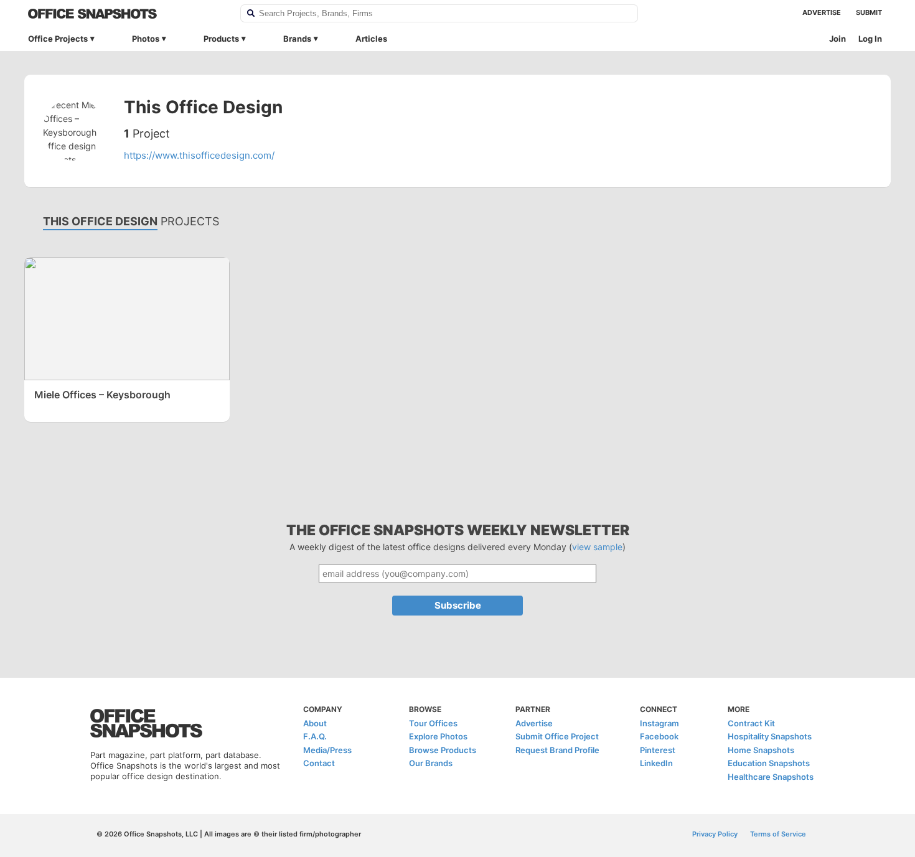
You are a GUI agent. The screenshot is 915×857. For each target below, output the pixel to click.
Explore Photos (438, 736)
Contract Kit (751, 723)
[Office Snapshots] (126, 13)
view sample (597, 546)
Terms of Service (778, 834)
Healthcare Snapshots (771, 777)
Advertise (821, 12)
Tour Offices (433, 723)
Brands (297, 39)
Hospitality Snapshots (770, 736)
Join (837, 39)
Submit (869, 12)
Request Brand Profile (557, 750)
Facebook (659, 736)
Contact (319, 763)
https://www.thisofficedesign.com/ (199, 155)
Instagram (659, 723)
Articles (371, 39)
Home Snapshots (761, 750)
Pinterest (657, 750)
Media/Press (327, 750)
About (315, 723)
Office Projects (58, 39)
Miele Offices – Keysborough (102, 394)
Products (221, 39)
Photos (145, 39)
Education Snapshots (769, 763)
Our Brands (431, 763)
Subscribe (457, 605)
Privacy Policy (715, 834)
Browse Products (442, 750)
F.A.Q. (315, 736)
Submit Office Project (557, 736)
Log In (870, 39)
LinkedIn (656, 763)
